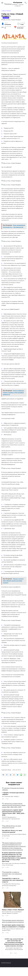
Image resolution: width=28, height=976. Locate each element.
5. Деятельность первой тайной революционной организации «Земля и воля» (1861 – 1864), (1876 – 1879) (13, 812)
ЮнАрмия (17, 2)
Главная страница (6, 10)
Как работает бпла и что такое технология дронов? (12, 831)
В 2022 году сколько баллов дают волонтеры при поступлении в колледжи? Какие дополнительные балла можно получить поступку (14, 942)
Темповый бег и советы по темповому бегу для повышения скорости (12, 880)
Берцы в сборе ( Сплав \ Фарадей (13, 909)
